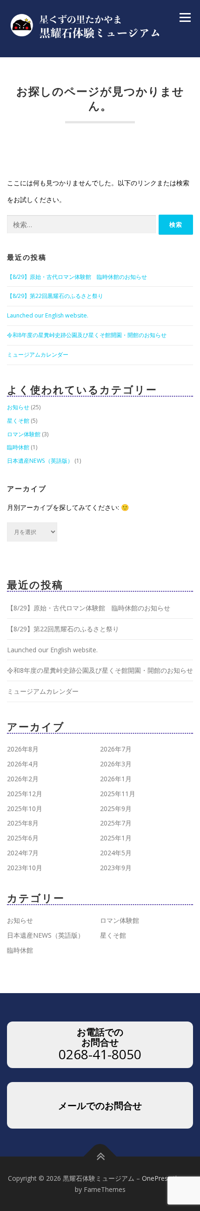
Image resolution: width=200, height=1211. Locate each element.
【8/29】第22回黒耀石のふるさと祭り (55, 296)
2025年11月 (117, 793)
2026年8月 (23, 748)
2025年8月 (23, 823)
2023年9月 (116, 867)
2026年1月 (116, 778)
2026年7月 (116, 748)
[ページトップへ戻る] (100, 1156)
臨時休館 (18, 447)
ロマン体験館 (23, 434)
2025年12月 (24, 793)
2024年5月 (116, 852)
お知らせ (18, 407)
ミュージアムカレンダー (37, 355)
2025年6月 (23, 837)
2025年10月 (24, 808)
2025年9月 (116, 808)
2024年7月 (23, 852)
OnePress (156, 1178)
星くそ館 (18, 421)
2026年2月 (23, 778)
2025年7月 (116, 823)
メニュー (185, 17)
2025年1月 (116, 837)
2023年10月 (24, 867)
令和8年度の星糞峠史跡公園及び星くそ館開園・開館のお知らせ (87, 335)
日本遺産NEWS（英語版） (40, 461)
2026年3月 (116, 763)
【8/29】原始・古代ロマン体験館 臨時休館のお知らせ (77, 277)
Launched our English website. (47, 315)
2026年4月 (23, 763)
